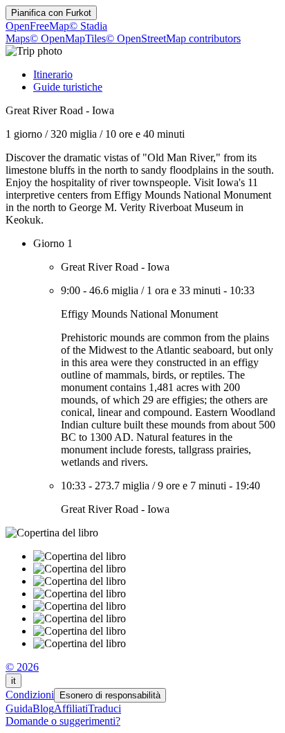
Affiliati (71, 708)
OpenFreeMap (37, 26)
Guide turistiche (67, 87)
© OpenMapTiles (68, 38)
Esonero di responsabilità (109, 695)
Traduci (104, 708)
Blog (43, 708)
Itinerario (53, 74)
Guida (19, 708)
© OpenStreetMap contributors (173, 38)
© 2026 (22, 667)
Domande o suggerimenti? (63, 721)
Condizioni (30, 694)
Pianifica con (51, 13)
